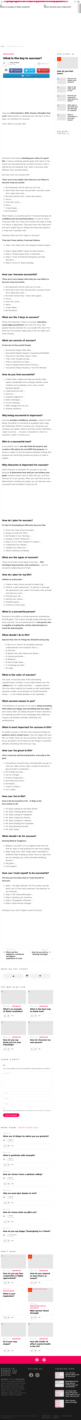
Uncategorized (28, 1128)
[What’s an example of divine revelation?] (13, 997)
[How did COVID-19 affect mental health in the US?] (40, 1330)
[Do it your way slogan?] (13, 1330)
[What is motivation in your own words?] (61, 117)
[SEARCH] (75, 1)
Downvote (40, 976)
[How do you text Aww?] (67, 63)
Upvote (13, 976)
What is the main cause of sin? (71, 88)
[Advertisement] (40, 29)
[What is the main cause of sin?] (61, 89)
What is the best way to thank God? (57, 7)
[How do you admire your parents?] (61, 81)
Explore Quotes (46, 1416)
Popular (30, 1257)
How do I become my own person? (40, 1041)
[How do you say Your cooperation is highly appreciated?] (13, 1262)
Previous (1, 8)
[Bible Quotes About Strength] (40, 1295)
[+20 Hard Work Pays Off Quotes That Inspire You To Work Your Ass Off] (59, 1393)
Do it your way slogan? (10, 1342)
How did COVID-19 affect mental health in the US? (40, 1343)
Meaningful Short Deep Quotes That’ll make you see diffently (71, 1384)
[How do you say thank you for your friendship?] (13, 1028)
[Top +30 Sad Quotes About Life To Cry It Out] (59, 1375)
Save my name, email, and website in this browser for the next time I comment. (27, 1110)
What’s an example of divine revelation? (15, 7)
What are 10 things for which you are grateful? (26, 1136)
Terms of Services (66, 1416)
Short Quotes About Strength (71, 1401)
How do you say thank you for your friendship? (12, 1042)
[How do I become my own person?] (40, 1028)
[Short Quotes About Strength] (59, 1403)
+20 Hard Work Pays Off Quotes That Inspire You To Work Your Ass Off (72, 1393)
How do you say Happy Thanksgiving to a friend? (26, 1231)
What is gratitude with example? (19, 1155)
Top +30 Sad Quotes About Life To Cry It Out (72, 1374)
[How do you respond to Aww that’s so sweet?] (40, 1262)
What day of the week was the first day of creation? (72, 107)
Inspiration (16, 1006)
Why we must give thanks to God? (20, 1193)
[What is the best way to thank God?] (45, 5)
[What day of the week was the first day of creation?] (61, 107)
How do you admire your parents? (71, 80)
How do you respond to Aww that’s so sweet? (40, 1275)
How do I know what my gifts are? (20, 1212)
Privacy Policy (46, 1417)
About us (56, 1416)
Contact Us (55, 1417)
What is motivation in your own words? (72, 117)
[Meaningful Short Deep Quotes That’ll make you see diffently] (59, 1383)
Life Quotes (34, 1308)
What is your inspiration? (9, 1294)
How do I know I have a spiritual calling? (22, 1174)
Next (80, 8)
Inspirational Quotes (38, 1306)
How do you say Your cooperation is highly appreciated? (13, 1275)
